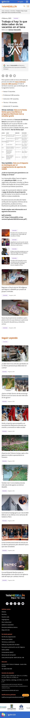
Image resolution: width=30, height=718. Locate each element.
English (21, 2)
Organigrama (5, 619)
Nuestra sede (5, 617)
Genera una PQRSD (7, 639)
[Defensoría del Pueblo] (12, 707)
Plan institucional (6, 622)
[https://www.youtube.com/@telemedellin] (23, 603)
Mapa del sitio (6, 630)
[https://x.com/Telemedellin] (11, 603)
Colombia (12, 11)
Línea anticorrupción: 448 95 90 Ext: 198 (13, 657)
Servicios (4, 614)
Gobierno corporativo (8, 625)
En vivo (26, 695)
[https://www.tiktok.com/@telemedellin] (15, 603)
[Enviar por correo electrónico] (14, 75)
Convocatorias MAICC (8, 652)
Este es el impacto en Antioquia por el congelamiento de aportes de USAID (15, 166)
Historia (4, 612)
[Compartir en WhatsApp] (10, 75)
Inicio (3, 11)
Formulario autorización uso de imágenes (13, 647)
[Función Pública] (22, 707)
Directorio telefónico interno (9, 627)
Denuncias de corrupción (9, 655)
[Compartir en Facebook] (3, 75)
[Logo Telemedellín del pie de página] (15, 596)
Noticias (7, 11)
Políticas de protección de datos (10, 644)
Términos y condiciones (8, 642)
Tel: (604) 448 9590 (7, 668)
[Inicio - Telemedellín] (9, 6)
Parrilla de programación (9, 637)
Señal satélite (5, 650)
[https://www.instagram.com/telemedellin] (19, 603)
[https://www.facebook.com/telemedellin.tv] (7, 603)
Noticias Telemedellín (14, 30)
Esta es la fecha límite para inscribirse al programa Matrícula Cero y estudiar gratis (14, 113)
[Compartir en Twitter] (7, 75)
